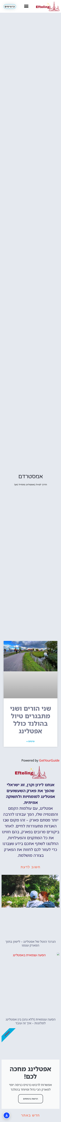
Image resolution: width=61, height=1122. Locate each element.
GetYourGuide (49, 760)
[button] (26, 6)
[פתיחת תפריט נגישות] (6, 1115)
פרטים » (30, 741)
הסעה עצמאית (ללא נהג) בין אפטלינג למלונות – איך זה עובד (31, 1021)
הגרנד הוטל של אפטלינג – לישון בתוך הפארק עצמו (30, 943)
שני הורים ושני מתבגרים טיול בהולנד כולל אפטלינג (30, 719)
